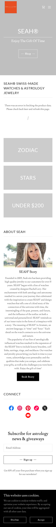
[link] (11, 7)
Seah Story (28, 376)
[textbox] (28, 448)
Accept (41, 519)
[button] (49, 7)
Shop (28, 53)
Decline (15, 519)
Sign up (28, 459)
